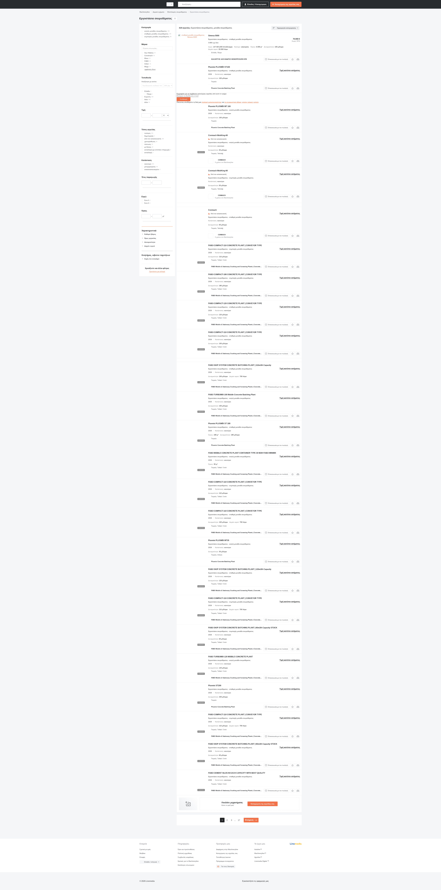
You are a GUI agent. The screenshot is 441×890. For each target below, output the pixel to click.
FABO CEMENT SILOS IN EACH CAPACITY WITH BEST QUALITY (236, 773)
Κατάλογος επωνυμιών (186, 865)
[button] (292, 59)
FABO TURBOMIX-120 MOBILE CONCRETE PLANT (230, 657)
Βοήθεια (142, 853)
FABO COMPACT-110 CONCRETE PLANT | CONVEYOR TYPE (235, 245)
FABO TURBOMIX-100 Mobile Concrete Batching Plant (231, 395)
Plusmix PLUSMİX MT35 (218, 540)
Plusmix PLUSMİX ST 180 (219, 423)
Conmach (212, 210)
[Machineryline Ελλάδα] (152, 4)
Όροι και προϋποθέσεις (186, 849)
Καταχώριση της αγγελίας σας (262, 804)
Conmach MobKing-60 (218, 135)
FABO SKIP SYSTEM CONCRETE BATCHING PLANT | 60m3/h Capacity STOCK (242, 628)
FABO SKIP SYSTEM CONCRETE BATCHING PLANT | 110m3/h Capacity (239, 365)
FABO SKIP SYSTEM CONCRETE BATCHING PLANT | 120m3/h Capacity (239, 569)
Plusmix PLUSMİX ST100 (219, 67)
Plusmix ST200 (214, 686)
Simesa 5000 (213, 36)
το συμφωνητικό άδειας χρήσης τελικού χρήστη (242, 102)
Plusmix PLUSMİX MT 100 (219, 106)
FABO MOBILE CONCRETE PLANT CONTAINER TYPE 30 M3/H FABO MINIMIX (242, 453)
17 (239, 820)
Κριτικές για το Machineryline (188, 861)
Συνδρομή (183, 99)
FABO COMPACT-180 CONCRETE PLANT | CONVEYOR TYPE (235, 274)
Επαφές (142, 857)
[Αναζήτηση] (180, 4)
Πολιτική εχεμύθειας (185, 853)
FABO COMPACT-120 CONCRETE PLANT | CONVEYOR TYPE (235, 303)
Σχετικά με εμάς (145, 849)
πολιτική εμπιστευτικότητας (212, 102)
